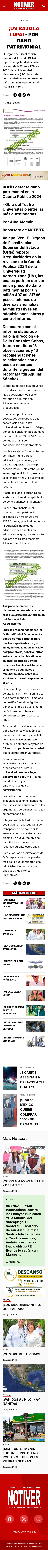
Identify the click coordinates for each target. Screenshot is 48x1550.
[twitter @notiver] (24, 1519)
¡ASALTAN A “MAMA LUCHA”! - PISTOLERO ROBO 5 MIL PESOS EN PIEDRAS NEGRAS (20, 1455)
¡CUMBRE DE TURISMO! (21, 1354)
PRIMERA (24, 21)
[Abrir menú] (4, 5)
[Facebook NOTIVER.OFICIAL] (9, 1519)
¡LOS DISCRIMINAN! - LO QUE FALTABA (22, 1307)
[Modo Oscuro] (43, 5)
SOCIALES (10, 1200)
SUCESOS (7, 1445)
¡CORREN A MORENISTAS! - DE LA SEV (13, 903)
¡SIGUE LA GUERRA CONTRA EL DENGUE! (13, 1025)
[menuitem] (24, 1531)
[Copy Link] (24, 95)
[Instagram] (38, 1519)
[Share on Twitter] (15, 95)
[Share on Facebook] (20, 95)
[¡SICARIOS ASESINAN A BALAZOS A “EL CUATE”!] (10, 1078)
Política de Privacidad (24, 1531)
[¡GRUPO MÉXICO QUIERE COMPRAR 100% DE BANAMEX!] (10, 1110)
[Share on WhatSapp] (28, 95)
